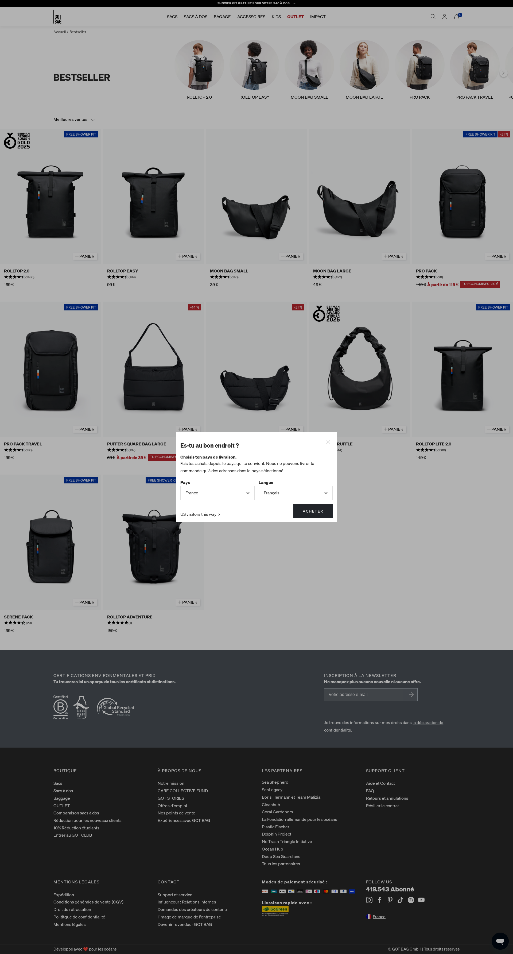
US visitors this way (198, 514)
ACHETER (313, 511)
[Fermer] (328, 442)
